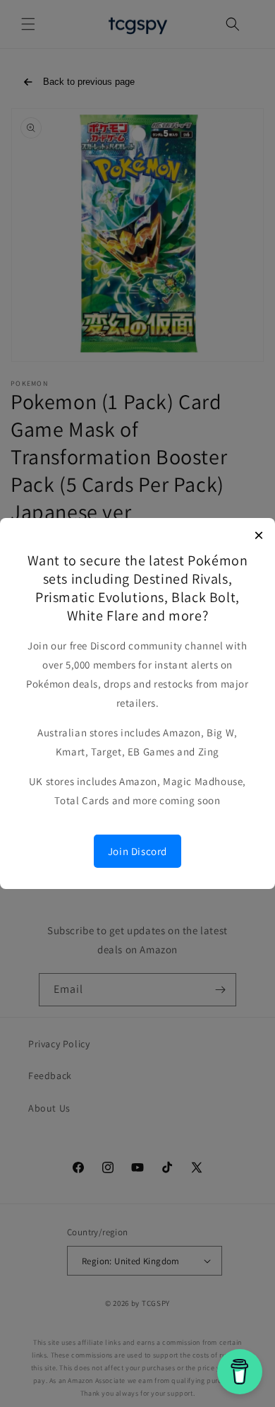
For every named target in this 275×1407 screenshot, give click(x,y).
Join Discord (137, 851)
